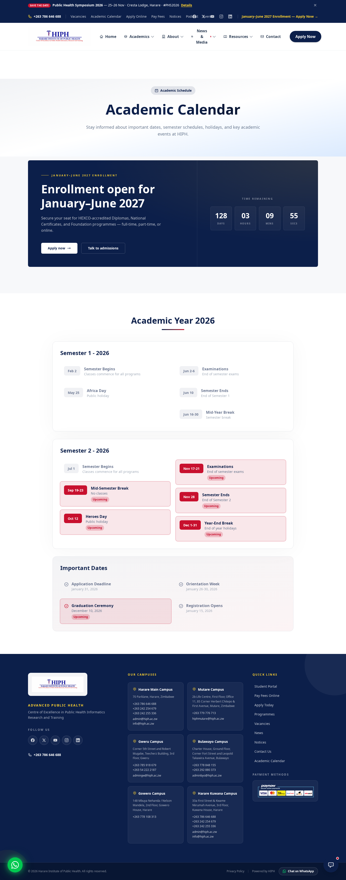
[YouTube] (55, 740)
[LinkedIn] (230, 16)
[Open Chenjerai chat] (330, 864)
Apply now (56, 248)
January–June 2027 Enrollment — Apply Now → (280, 16)
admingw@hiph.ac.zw (147, 775)
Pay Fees (158, 16)
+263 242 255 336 (144, 713)
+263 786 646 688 (47, 16)
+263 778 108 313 (144, 817)
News (258, 733)
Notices (175, 16)
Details (186, 5)
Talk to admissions (103, 248)
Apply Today (264, 705)
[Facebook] (32, 740)
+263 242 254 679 (144, 709)
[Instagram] (221, 16)
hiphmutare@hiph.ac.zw (208, 719)
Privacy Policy (235, 871)
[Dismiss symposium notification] (315, 5)
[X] (44, 740)
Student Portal (265, 686)
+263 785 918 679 (144, 765)
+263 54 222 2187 (144, 770)
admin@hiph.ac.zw (145, 719)
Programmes (264, 714)
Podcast (192, 16)
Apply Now (305, 36)
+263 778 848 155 (204, 765)
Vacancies (78, 16)
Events (208, 16)
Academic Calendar (106, 16)
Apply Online (136, 16)
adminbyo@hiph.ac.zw (206, 775)
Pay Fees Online (266, 695)
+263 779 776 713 (204, 713)
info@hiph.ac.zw (143, 724)
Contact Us (262, 751)
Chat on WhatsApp (301, 871)
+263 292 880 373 (204, 770)
